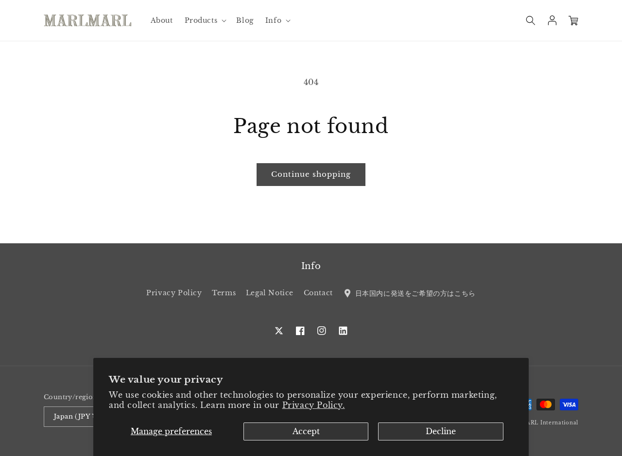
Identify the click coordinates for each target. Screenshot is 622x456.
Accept (306, 431)
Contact (318, 292)
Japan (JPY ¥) (76, 416)
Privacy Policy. (313, 405)
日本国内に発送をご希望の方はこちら (414, 292)
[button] (205, 20)
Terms (224, 292)
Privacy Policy (174, 292)
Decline (441, 431)
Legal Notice (270, 292)
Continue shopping (311, 174)
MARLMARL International (540, 423)
